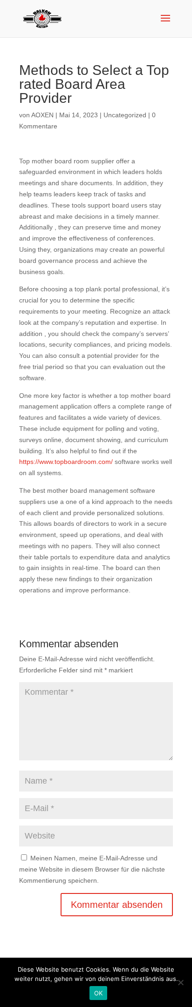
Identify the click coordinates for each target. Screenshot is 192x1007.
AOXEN (42, 115)
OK (98, 993)
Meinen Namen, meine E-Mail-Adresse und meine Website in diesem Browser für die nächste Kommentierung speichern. (92, 869)
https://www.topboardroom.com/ (66, 461)
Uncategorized (124, 115)
